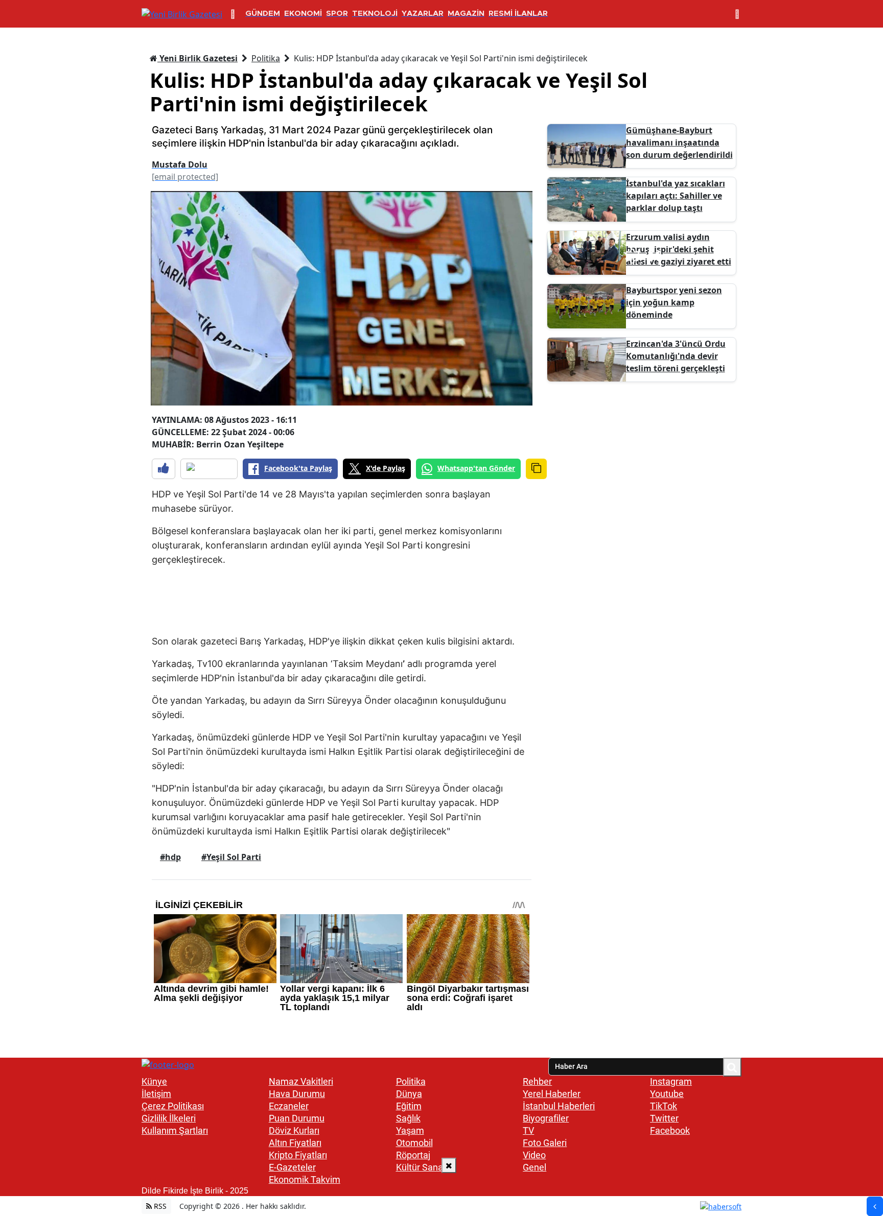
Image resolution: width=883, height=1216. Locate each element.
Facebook (670, 1130)
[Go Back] (875, 1206)
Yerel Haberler (551, 1093)
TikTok (663, 1106)
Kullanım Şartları (175, 1130)
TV (528, 1130)
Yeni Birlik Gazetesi (197, 58)
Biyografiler (546, 1118)
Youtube (667, 1093)
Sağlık (408, 1118)
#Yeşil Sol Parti (231, 857)
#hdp (170, 857)
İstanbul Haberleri (559, 1106)
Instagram (671, 1081)
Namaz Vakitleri (301, 1081)
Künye (154, 1081)
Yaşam (410, 1130)
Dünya (409, 1093)
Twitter (664, 1118)
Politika (265, 58)
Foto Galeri (545, 1142)
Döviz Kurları (294, 1130)
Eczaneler (289, 1106)
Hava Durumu (297, 1093)
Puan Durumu (296, 1118)
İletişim (156, 1093)
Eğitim (409, 1106)
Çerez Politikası (173, 1106)
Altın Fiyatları (295, 1142)
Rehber (537, 1081)
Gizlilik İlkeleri (169, 1118)
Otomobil (414, 1142)
